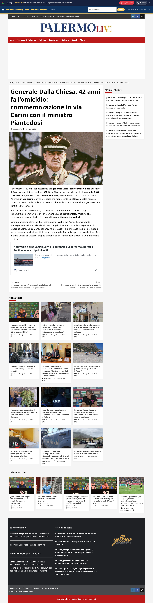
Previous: (32, 285)
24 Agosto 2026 (28, 335)
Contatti (25, 16)
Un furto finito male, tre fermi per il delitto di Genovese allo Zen (21, 453)
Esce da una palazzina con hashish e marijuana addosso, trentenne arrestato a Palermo (55, 413)
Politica (42, 40)
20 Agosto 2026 (28, 420)
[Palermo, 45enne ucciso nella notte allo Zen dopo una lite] (88, 438)
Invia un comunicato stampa (42, 16)
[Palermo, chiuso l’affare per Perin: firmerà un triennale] (49, 485)
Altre (82, 40)
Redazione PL (17, 129)
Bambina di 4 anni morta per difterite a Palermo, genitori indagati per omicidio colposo (87, 328)
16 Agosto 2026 (92, 420)
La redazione (14, 16)
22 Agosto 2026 (60, 335)
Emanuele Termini (128, 508)
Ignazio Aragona (33, 553)
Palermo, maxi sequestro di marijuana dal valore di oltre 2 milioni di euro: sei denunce (24, 413)
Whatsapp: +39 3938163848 (68, 16)
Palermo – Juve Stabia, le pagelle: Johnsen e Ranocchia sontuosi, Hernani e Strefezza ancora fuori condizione (123, 133)
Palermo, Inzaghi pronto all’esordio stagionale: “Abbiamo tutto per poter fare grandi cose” (86, 413)
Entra (121, 10)
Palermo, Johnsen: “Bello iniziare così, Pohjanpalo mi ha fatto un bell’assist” (123, 124)
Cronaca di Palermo (26, 40)
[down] (86, 40)
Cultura (65, 40)
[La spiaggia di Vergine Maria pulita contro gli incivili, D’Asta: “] (88, 353)
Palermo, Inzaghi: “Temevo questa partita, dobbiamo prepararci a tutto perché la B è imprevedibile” (23, 328)
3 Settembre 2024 (31, 129)
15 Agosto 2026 (60, 461)
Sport (74, 40)
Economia (54, 40)
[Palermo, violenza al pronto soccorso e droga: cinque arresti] (24, 353)
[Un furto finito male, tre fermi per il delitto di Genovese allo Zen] (24, 438)
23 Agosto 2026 (99, 506)
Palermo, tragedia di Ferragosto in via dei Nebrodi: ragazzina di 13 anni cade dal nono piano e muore (55, 455)
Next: (81, 285)
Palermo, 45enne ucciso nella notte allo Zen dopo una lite (87, 452)
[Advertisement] (76, 61)
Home (11, 40)
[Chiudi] (150, 3)
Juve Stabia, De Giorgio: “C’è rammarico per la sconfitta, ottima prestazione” (124, 98)
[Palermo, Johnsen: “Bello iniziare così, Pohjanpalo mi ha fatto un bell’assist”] (104, 485)
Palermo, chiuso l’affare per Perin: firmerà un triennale (121, 106)
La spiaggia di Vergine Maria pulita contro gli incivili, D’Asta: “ (87, 368)
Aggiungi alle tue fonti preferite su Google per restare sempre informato (38, 3)
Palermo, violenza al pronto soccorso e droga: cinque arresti (23, 368)
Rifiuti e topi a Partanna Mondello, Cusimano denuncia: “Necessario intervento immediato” (53, 328)
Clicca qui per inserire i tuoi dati (136, 9)
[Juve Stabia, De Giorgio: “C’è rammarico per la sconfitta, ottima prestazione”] (21, 485)
